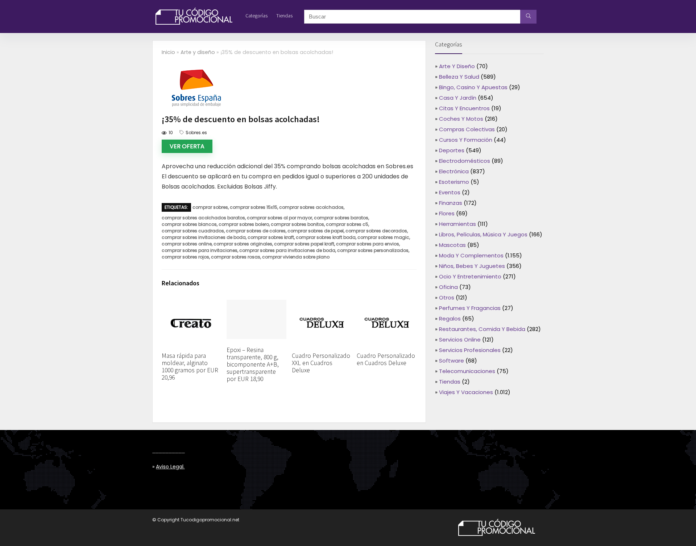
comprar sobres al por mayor (279, 218)
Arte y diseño (198, 52)
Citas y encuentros (464, 108)
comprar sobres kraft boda (326, 237)
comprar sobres (210, 207)
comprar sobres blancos (189, 224)
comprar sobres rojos (185, 257)
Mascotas (452, 245)
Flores (447, 213)
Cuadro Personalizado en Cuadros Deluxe (386, 359)
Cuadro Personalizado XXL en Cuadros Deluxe (321, 363)
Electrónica (454, 171)
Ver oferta (187, 146)
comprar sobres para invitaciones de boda (287, 250)
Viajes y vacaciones (466, 392)
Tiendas (284, 15)
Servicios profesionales (470, 350)
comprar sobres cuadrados (193, 231)
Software (451, 360)
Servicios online (460, 339)
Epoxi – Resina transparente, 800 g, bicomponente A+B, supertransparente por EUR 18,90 (253, 364)
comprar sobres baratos (341, 218)
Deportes (451, 150)
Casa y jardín (457, 98)
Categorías (256, 15)
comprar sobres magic (383, 237)
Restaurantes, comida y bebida (482, 329)
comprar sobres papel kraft (304, 244)
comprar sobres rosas (235, 257)
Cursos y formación (465, 140)
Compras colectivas (467, 129)
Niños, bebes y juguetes (472, 266)
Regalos (450, 318)
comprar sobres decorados (376, 231)
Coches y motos (461, 119)
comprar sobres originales (243, 244)
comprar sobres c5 (347, 224)
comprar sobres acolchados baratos (203, 218)
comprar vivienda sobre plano (296, 257)
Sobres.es (196, 132)
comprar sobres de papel (315, 231)
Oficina (448, 287)
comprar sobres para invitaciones (199, 250)
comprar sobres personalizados (373, 250)
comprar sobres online (187, 244)
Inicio (168, 52)
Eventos (449, 192)
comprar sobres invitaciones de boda (204, 237)
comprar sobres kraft (271, 237)
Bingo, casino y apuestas (473, 87)
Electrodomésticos (464, 161)
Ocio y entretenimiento (470, 276)
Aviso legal (169, 466)
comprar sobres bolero (244, 224)
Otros (446, 297)
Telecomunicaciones (467, 371)
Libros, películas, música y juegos (483, 234)
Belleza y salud (459, 76)
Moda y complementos (471, 255)
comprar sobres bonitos (297, 224)
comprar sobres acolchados (311, 207)
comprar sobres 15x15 (253, 207)
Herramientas (457, 224)
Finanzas (450, 203)
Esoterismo (454, 182)
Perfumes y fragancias (470, 308)
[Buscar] (528, 17)
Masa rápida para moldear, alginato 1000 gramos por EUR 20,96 (190, 366)
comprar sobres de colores (256, 231)
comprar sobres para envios (367, 244)
